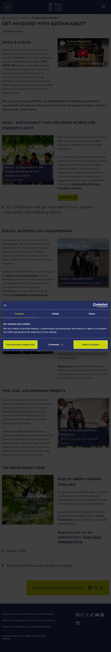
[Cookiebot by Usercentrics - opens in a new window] (95, 305)
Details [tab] (55, 313)
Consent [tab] (19, 313)
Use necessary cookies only (20, 344)
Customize (53, 344)
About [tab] (92, 313)
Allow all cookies (90, 344)
